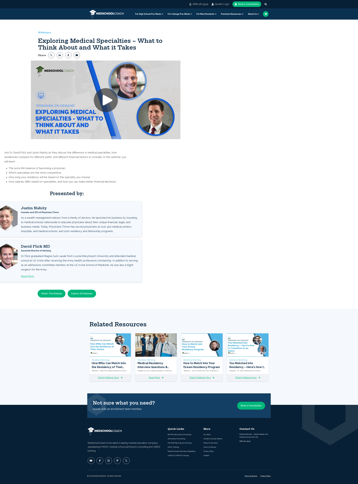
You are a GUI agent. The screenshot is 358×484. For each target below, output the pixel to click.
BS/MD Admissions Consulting (179, 434)
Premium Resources (231, 14)
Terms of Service (209, 447)
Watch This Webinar (51, 293)
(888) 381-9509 (200, 4)
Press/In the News (210, 443)
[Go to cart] (265, 14)
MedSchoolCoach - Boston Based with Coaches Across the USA (253, 435)
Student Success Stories (212, 439)
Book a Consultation (248, 4)
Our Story (207, 434)
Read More (27, 276)
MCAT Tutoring (173, 447)
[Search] (265, 4)
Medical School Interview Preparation (182, 451)
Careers (206, 455)
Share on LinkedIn (60, 55)
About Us (252, 14)
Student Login (222, 4)
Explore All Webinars (82, 293)
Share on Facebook (68, 55)
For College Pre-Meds (179, 14)
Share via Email (77, 55)
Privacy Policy (208, 451)
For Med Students (205, 14)
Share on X (51, 55)
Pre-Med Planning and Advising (180, 443)
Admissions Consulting (176, 439)
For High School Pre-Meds (148, 14)
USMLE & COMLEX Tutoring (178, 455)
